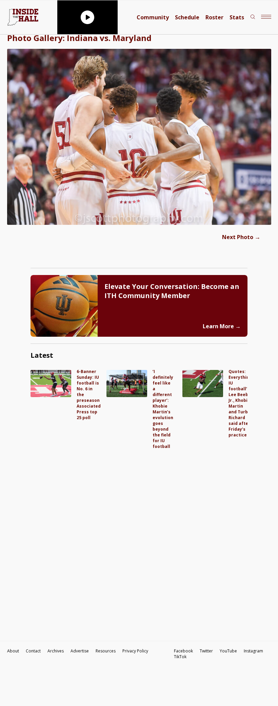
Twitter (206, 651)
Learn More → (222, 326)
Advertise (80, 651)
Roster (214, 17)
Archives (55, 651)
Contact (33, 651)
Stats (237, 17)
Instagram (253, 651)
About (13, 651)
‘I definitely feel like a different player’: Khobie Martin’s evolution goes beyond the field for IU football (163, 409)
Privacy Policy (135, 651)
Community (153, 17)
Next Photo (241, 237)
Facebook (183, 651)
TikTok (180, 657)
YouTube (228, 651)
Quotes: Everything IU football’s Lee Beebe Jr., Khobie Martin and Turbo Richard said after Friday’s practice (240, 403)
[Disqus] (139, 534)
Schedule (187, 17)
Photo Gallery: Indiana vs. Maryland (79, 37)
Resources (106, 651)
